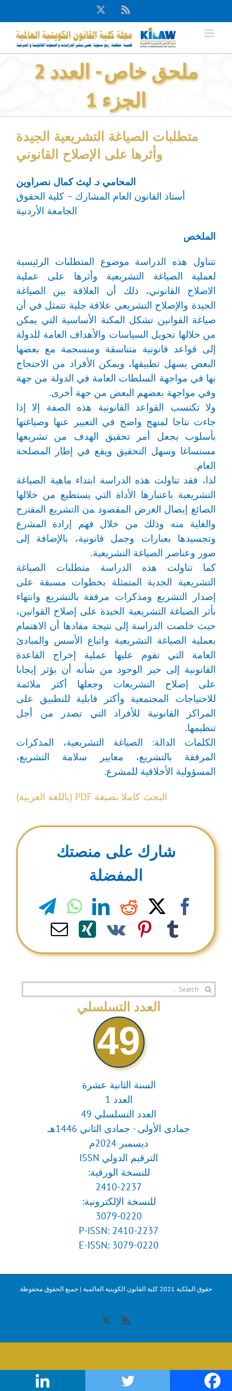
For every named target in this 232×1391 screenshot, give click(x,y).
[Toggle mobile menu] (210, 33)
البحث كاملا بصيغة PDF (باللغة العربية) (91, 796)
